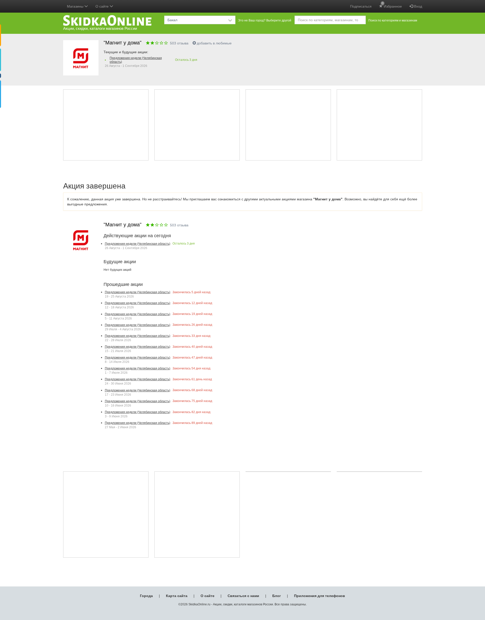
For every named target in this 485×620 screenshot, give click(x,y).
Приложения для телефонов (319, 596)
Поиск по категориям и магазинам (392, 20)
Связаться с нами (243, 596)
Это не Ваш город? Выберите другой (264, 20)
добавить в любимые (214, 43)
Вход (417, 6)
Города (146, 596)
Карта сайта (176, 596)
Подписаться (361, 6)
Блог (276, 596)
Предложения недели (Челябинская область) (136, 60)
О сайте (207, 596)
